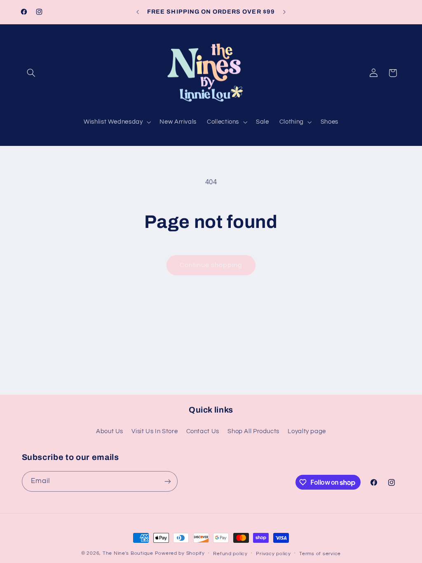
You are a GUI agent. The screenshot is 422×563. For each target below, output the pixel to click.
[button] (31, 72)
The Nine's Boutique (128, 553)
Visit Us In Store (154, 431)
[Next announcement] (284, 12)
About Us (109, 431)
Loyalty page (307, 431)
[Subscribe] (167, 481)
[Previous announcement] (138, 12)
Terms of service (320, 553)
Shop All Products (253, 431)
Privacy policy (273, 553)
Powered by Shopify (180, 553)
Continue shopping (211, 265)
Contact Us (202, 431)
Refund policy (230, 553)
